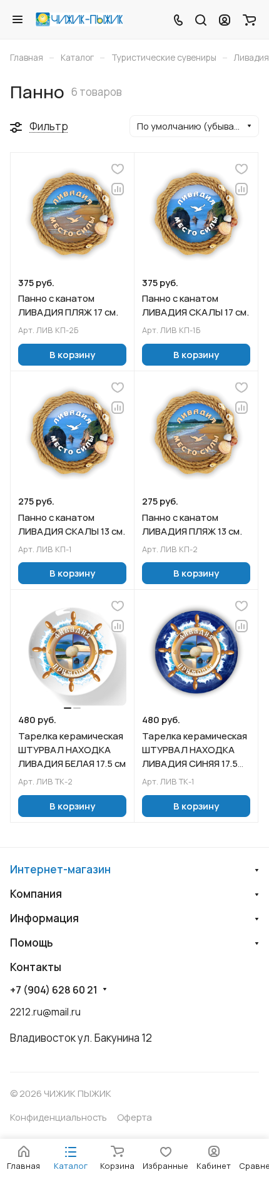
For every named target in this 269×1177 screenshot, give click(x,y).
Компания (36, 894)
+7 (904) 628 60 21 (54, 990)
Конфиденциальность (58, 1117)
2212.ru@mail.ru (45, 1012)
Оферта (134, 1117)
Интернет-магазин (60, 869)
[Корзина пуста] (249, 19)
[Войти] (224, 19)
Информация (44, 918)
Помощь (31, 942)
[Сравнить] (117, 189)
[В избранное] (117, 169)
